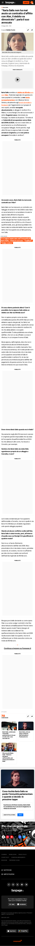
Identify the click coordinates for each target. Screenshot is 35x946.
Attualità (3, 711)
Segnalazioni (12, 854)
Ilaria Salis (5, 7)
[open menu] (2, 2)
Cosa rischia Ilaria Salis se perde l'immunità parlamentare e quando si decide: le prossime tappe (17, 795)
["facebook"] (20, 837)
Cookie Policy (5, 857)
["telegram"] (24, 837)
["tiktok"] (3, 837)
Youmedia (4, 854)
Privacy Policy (22, 854)
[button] (32, 30)
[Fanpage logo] (10, 2)
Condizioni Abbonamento (18, 857)
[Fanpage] (17, 890)
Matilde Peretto (10, 30)
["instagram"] (7, 837)
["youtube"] (11, 837)
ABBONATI (26, 2)
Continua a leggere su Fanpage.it (17, 648)
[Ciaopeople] (17, 941)
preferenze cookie (14, 860)
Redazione (4, 860)
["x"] (15, 837)
